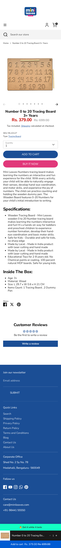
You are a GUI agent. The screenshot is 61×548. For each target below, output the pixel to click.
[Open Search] (5, 34)
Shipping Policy (12, 418)
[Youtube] (10, 487)
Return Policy (11, 428)
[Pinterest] (26, 487)
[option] (30, 74)
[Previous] (4, 104)
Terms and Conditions (16, 433)
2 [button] (23, 103)
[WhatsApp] (21, 487)
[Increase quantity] (56, 535)
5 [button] (34, 103)
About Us (8, 447)
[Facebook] (5, 487)
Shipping (25, 125)
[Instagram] (16, 487)
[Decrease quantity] (50, 535)
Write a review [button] (30, 343)
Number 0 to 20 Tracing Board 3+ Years (30, 43)
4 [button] (30, 103)
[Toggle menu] (5, 25)
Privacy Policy (11, 423)
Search (7, 414)
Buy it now (30, 164)
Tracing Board (14, 136)
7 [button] (42, 103)
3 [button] (27, 103)
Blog (6, 437)
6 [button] (38, 103)
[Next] (56, 104)
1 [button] (19, 104)
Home (6, 43)
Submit (15, 393)
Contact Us (9, 442)
